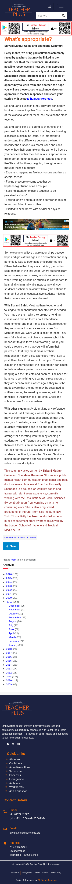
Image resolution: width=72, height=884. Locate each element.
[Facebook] (7, 744)
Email (13, 828)
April (11, 633)
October (13, 613)
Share (13, 546)
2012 (9, 672)
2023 (9, 586)
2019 (9, 601)
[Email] (5, 829)
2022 (9, 589)
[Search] (63, 15)
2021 (9, 593)
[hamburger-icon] (50, 6)
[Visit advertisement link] (36, 224)
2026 (9, 574)
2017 (9, 653)
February (14, 641)
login (13, 559)
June (11, 629)
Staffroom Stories (28, 537)
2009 (9, 684)
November (14, 609)
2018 (9, 648)
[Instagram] (18, 744)
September (15, 617)
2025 (9, 578)
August (12, 621)
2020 (9, 597)
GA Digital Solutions (47, 880)
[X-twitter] (13, 744)
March (12, 637)
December (14, 605)
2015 (9, 660)
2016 (9, 656)
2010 (9, 680)
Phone (13, 810)
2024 (9, 582)
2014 (9, 664)
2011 (8, 676)
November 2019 (11, 537)
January (13, 645)
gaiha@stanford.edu (39, 98)
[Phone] (5, 811)
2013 (9, 668)
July (11, 625)
